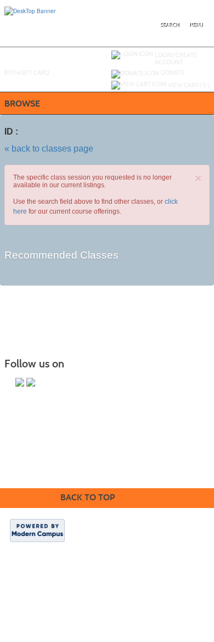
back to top (87, 497)
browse (22, 103)
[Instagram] (19, 382)
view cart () (189, 85)
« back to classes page (48, 148)
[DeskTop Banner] (29, 10)
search (171, 26)
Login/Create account (176, 58)
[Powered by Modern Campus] (37, 529)
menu (197, 26)
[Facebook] (30, 382)
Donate (172, 72)
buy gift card (26, 72)
